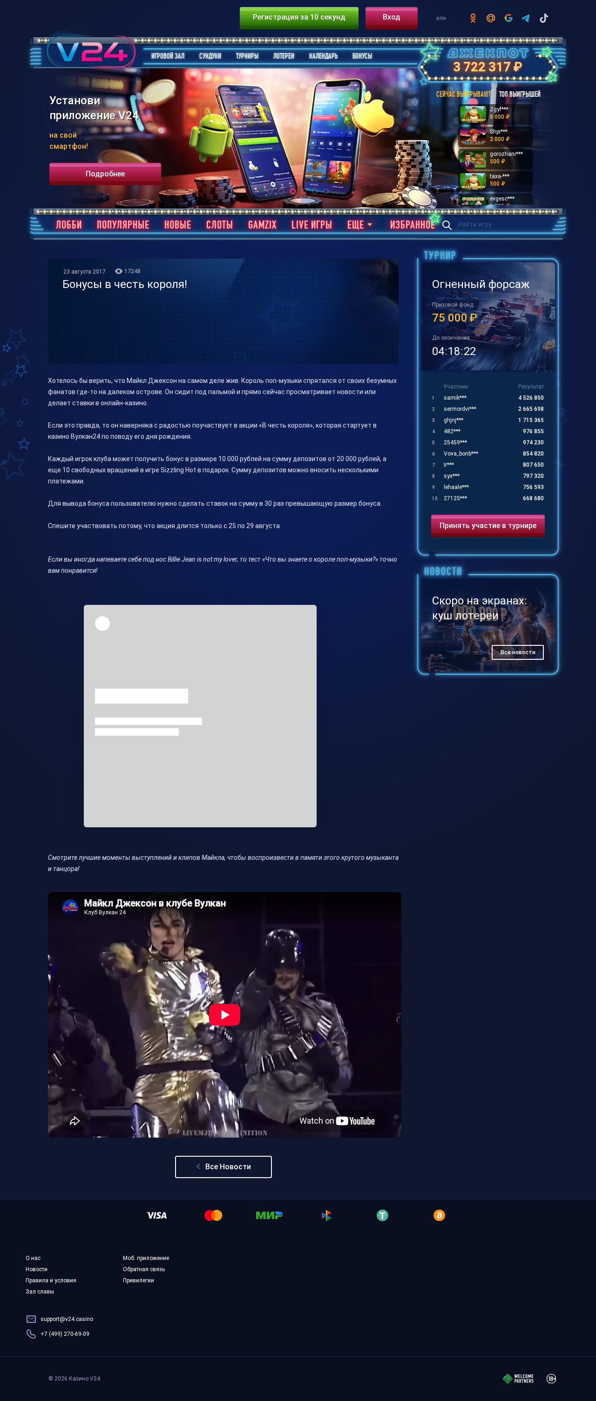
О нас (33, 1258)
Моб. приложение (146, 1258)
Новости (36, 1269)
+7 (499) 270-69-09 (65, 1334)
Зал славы (40, 1291)
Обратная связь (144, 1269)
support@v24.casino (67, 1319)
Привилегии (138, 1280)
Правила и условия (51, 1280)
